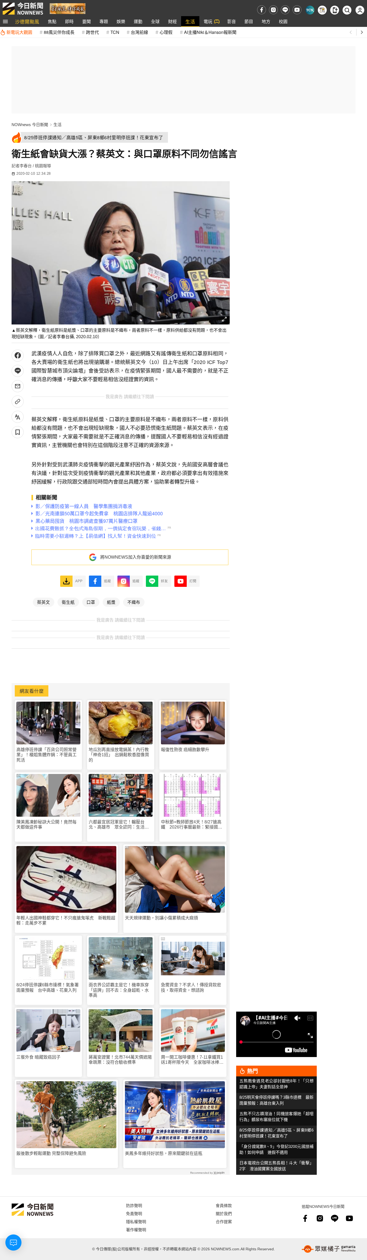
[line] (285, 9)
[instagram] (273, 9)
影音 (231, 21)
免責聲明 (134, 1213)
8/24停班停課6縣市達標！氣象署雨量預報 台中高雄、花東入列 (47, 987)
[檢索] (347, 10)
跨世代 (92, 32)
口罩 (91, 602)
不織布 (133, 602)
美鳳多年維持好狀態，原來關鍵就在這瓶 (163, 1153)
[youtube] (297, 9)
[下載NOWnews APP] (334, 10)
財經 (172, 21)
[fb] (261, 9)
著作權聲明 (136, 1229)
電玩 (208, 21)
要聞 (86, 21)
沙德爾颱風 (27, 21)
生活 (190, 21)
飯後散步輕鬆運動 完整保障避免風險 (51, 1153)
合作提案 (224, 1221)
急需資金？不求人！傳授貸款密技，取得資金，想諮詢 (191, 987)
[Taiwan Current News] (309, 10)
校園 (283, 21)
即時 (69, 21)
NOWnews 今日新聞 (30, 124)
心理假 (166, 32)
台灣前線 (139, 32)
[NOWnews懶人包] (322, 10)
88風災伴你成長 (59, 32)
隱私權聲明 (136, 1221)
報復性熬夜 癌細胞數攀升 (185, 749)
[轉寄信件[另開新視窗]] (18, 386)
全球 (155, 21)
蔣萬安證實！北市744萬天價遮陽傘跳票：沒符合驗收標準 (120, 1060)
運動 (138, 21)
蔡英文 (43, 602)
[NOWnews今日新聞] (23, 8)
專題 (103, 21)
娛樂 (121, 21)
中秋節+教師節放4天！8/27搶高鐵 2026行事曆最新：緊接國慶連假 (191, 825)
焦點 (52, 21)
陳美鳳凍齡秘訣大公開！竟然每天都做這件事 (46, 824)
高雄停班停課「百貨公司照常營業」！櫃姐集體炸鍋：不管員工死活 (46, 754)
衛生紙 (68, 602)
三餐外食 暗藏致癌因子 (38, 1057)
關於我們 (224, 1213)
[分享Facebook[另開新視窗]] (18, 355)
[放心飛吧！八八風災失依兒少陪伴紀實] (67, 8)
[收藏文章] (18, 432)
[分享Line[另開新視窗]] (18, 371)
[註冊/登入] (359, 10)
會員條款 (224, 1205)
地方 (266, 21)
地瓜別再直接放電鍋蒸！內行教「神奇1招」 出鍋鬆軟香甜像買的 (119, 754)
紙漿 (111, 602)
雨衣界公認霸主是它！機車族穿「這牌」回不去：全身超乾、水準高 (119, 990)
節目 (248, 21)
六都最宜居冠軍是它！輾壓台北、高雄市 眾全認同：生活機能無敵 (119, 825)
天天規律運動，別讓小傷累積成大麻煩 (161, 918)
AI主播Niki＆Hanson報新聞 (210, 32)
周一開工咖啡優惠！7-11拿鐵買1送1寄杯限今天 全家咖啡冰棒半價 (192, 1060)
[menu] (5, 21)
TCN (114, 32)
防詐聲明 (134, 1205)
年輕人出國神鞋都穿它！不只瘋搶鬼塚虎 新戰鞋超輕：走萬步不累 (65, 920)
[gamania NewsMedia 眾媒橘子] (328, 1249)
